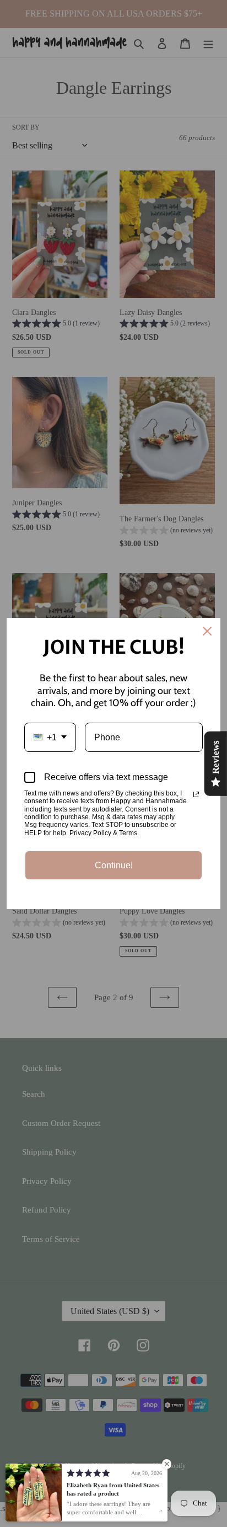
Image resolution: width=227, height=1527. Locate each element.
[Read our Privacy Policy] (196, 794)
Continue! (114, 865)
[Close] (207, 631)
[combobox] (50, 737)
